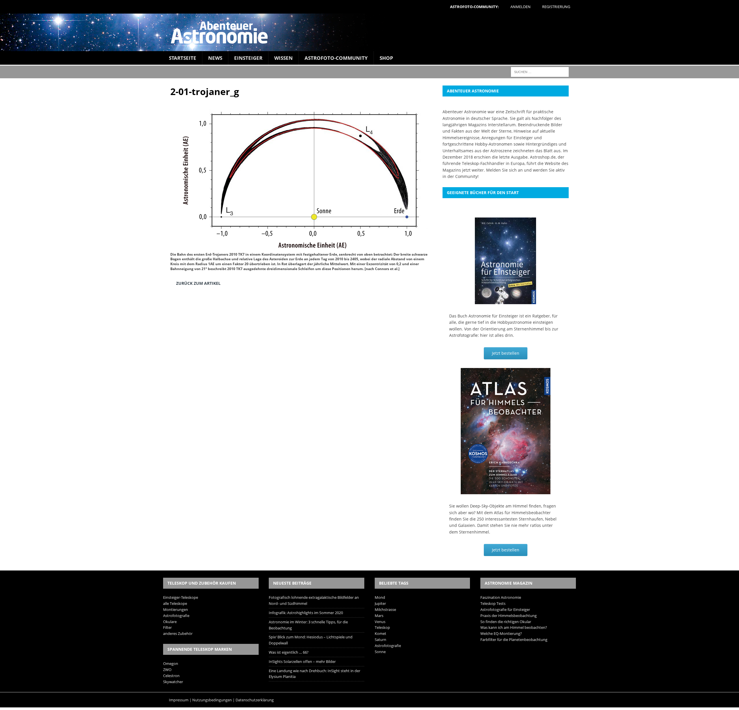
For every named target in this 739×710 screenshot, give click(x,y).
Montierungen (175, 609)
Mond (380, 597)
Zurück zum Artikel (198, 283)
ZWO (167, 669)
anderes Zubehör (178, 633)
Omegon (170, 663)
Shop (386, 58)
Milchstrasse (385, 609)
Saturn (380, 639)
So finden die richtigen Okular (505, 621)
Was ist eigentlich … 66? (289, 652)
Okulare (170, 621)
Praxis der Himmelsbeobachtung (508, 615)
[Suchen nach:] (540, 71)
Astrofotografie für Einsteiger (505, 609)
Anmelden (520, 6)
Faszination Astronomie (500, 597)
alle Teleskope (175, 603)
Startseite (182, 58)
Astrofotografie (176, 615)
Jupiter (380, 603)
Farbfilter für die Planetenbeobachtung (513, 639)
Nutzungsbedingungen (212, 699)
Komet (380, 633)
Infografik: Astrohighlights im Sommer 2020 (306, 612)
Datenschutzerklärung (255, 699)
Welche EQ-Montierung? (501, 633)
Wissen (283, 58)
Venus (380, 621)
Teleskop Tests (492, 603)
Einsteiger (248, 58)
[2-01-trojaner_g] (300, 246)
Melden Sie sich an (504, 170)
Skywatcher (173, 681)
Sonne (380, 651)
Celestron (171, 675)
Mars (379, 615)
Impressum (179, 699)
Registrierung (556, 6)
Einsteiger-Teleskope (180, 597)
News (215, 58)
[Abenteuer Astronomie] (369, 32)
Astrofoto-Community (336, 58)
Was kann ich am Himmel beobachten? (513, 627)
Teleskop (382, 627)
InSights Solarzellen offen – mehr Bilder (302, 661)
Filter (167, 627)
